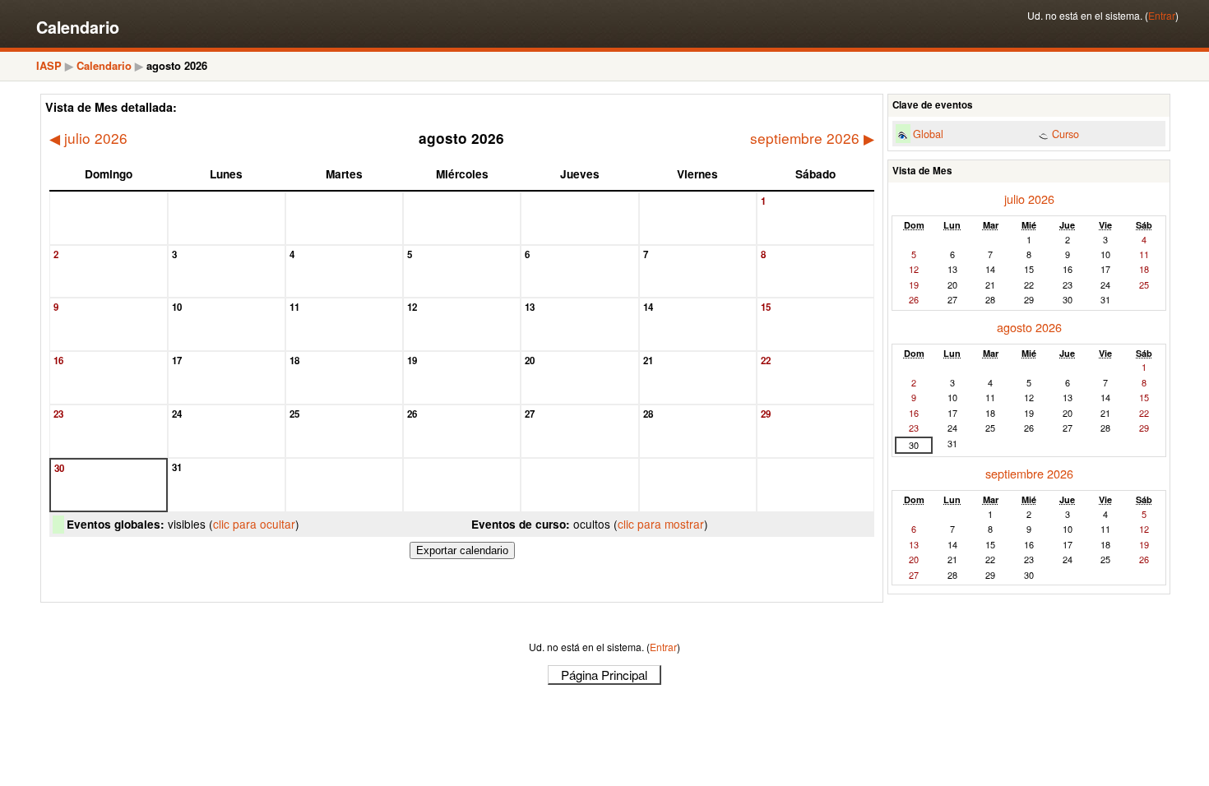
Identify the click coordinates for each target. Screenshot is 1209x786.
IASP (49, 65)
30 (914, 444)
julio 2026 (88, 138)
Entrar (1161, 15)
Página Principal (604, 674)
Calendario (104, 65)
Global (928, 133)
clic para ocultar (254, 524)
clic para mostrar (661, 524)
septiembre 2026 (812, 138)
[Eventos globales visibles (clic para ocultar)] (902, 135)
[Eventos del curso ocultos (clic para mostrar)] (1043, 135)
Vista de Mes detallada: (111, 107)
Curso (1065, 133)
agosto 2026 (1029, 326)
